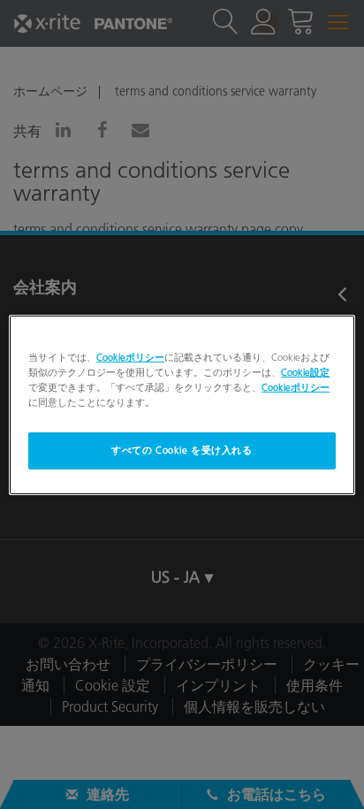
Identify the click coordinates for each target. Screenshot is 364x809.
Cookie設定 (305, 371)
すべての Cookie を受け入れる (181, 450)
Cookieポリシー (130, 356)
